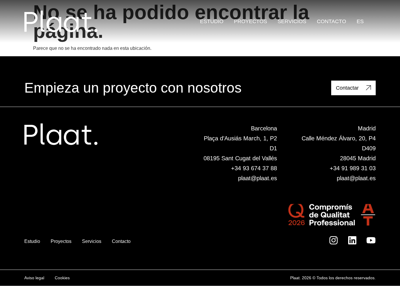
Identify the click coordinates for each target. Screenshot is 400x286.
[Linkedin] (352, 240)
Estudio (211, 21)
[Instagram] (333, 240)
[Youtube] (371, 240)
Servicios (292, 21)
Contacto (331, 21)
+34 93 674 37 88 (254, 168)
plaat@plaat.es (257, 178)
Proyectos (250, 21)
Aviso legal (34, 277)
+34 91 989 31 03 (353, 168)
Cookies (62, 277)
